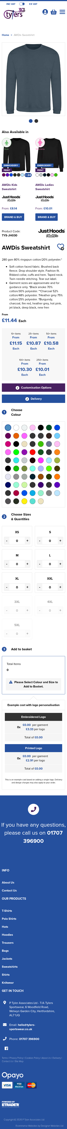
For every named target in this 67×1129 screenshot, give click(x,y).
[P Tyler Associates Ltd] (20, 14)
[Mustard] (16, 476)
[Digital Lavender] (32, 444)
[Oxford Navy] (8, 485)
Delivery (36, 399)
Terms (5, 1057)
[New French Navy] (32, 476)
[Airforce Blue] (8, 427)
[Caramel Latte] (32, 436)
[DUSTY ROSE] (8, 452)
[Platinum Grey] (32, 485)
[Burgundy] (8, 436)
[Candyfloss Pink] (24, 436)
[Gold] (57, 452)
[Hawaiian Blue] (16, 460)
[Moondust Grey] (8, 476)
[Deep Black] (16, 444)
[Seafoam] (41, 493)
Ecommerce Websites (26, 1125)
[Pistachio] (24, 485)
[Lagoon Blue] (32, 468)
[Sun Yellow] (24, 501)
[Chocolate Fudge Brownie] (49, 436)
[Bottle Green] (49, 427)
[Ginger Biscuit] (49, 452)
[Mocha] (57, 468)
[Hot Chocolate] (32, 460)
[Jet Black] (8, 468)
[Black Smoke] (41, 427)
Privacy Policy (16, 1057)
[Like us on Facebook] (6, 1049)
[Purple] (57, 485)
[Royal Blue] (24, 493)
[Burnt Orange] (16, 436)
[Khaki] (24, 468)
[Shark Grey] (49, 493)
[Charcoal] (41, 436)
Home (5, 35)
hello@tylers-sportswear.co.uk (22, 1027)
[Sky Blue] (57, 493)
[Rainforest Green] (8, 493)
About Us (8, 882)
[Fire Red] (32, 452)
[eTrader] (33, 1104)
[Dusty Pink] (57, 444)
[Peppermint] (16, 485)
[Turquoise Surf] (32, 501)
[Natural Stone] (24, 476)
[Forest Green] (41, 452)
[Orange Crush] (57, 476)
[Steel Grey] (8, 501)
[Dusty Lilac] (49, 444)
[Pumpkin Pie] (49, 485)
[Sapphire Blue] (32, 493)
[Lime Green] (49, 468)
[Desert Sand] (24, 444)
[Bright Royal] (57, 427)
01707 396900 (43, 836)
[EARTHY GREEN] (16, 452)
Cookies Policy (32, 1057)
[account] (45, 12)
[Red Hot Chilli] (16, 493)
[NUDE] (41, 476)
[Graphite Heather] (8, 460)
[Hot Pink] (41, 460)
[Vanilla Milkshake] (41, 501)
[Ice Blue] (49, 460)
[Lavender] (41, 468)
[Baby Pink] (32, 427)
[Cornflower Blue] (57, 436)
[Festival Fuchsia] (24, 452)
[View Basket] (53, 11)
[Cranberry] (8, 444)
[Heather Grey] (24, 460)
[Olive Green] (49, 476)
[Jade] (57, 460)
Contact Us (9, 890)
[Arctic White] (16, 427)
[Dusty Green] (41, 444)
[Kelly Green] (16, 468)
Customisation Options (36, 387)
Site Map (19, 1061)
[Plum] (41, 485)
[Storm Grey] (16, 501)
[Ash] (24, 427)
